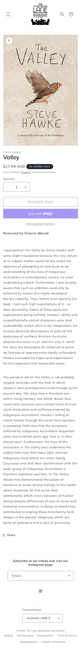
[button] (8, 14)
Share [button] (11, 535)
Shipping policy (29, 641)
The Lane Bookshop (38, 630)
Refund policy (25, 635)
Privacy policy (45, 635)
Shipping (26, 172)
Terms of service (67, 635)
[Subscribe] (68, 576)
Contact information (53, 641)
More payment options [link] (40, 223)
